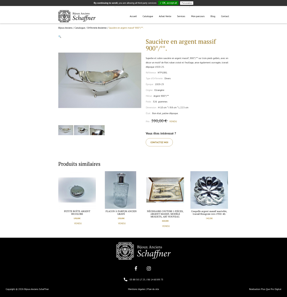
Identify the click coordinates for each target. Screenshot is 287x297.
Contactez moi (159, 142)
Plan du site (153, 289)
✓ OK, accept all (168, 3)
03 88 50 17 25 (138, 279)
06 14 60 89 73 (155, 279)
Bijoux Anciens (65, 27)
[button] (59, 36)
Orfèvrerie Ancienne (97, 27)
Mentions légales (136, 289)
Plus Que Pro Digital (271, 289)
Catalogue (80, 27)
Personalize (187, 3)
